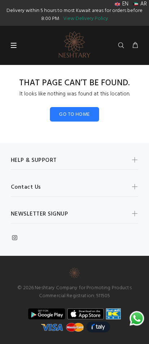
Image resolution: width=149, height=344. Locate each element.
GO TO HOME (74, 114)
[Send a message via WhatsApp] (136, 318)
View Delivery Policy (85, 19)
